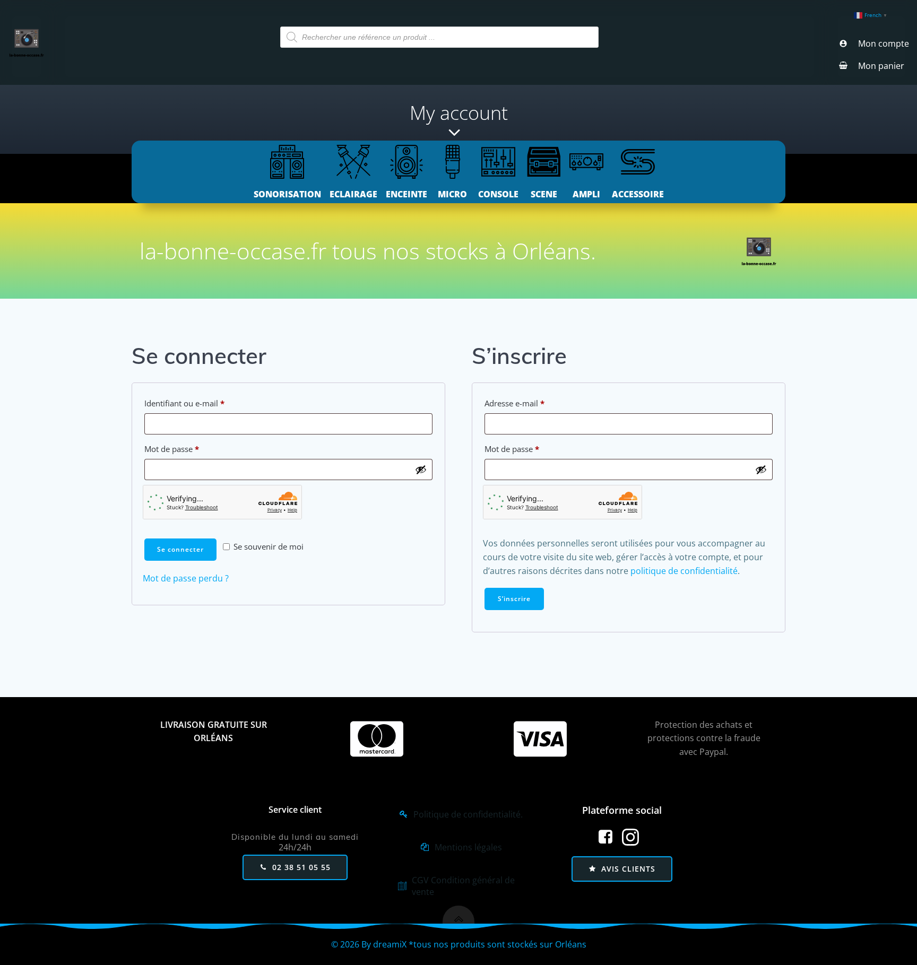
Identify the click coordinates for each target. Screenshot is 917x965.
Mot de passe (191, 448)
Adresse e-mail (535, 402)
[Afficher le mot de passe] (421, 469)
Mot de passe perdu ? (186, 578)
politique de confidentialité (684, 571)
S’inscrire (514, 598)
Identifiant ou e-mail (204, 402)
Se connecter (180, 549)
